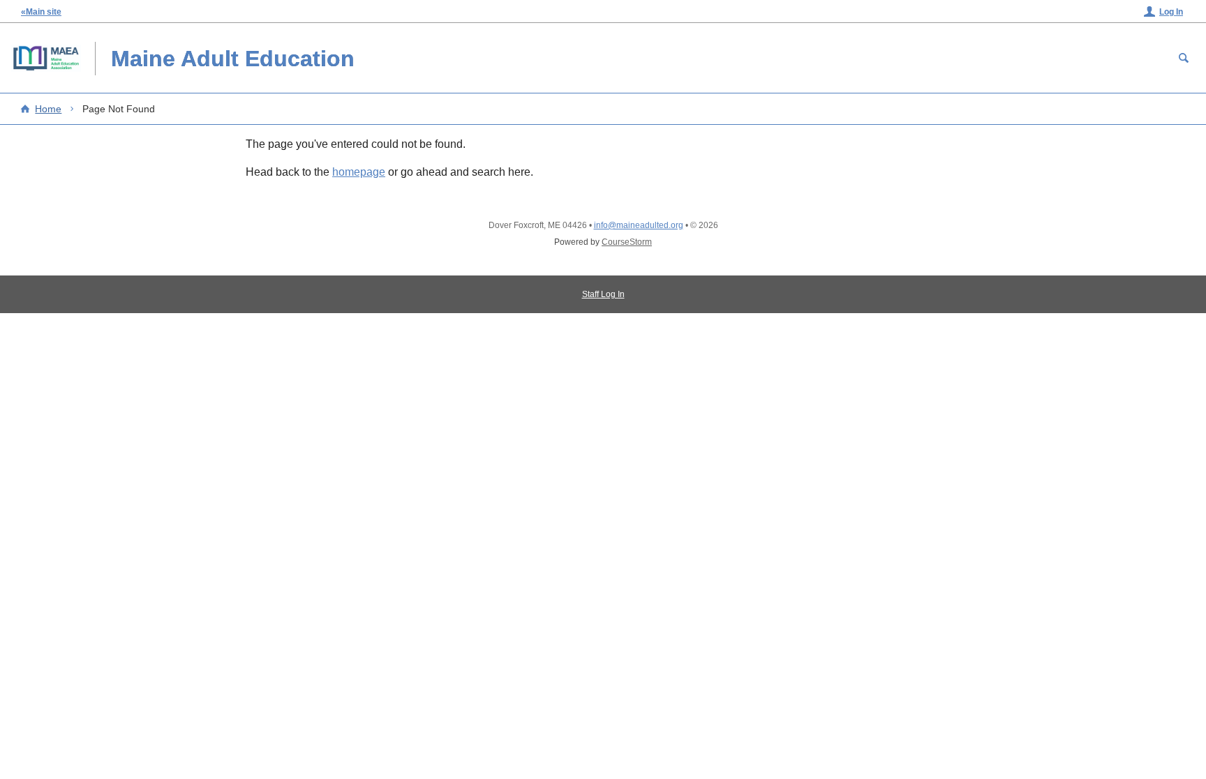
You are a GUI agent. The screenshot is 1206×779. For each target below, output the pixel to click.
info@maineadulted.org (638, 225)
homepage (358, 172)
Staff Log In (603, 294)
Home (48, 108)
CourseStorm (627, 242)
